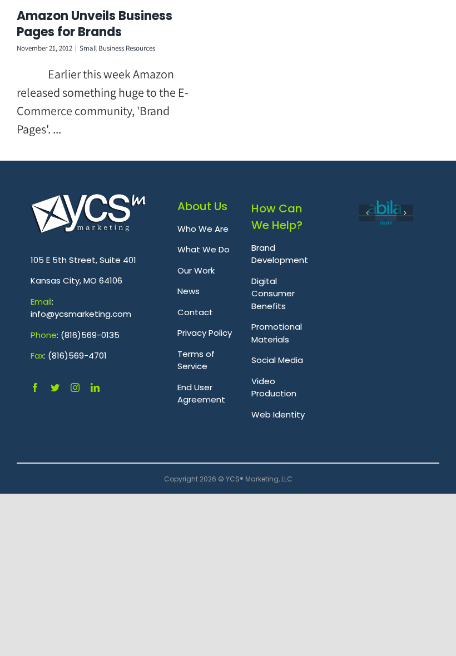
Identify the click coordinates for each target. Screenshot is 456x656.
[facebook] (35, 387)
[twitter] (55, 387)
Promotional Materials (276, 333)
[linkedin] (95, 387)
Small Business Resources (117, 48)
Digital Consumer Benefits (273, 293)
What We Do (203, 249)
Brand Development (279, 254)
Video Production (273, 387)
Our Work (196, 270)
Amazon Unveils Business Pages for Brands (94, 24)
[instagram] (75, 387)
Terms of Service (196, 360)
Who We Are (203, 229)
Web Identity (278, 414)
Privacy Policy (204, 333)
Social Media (277, 360)
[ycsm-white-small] (88, 200)
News (188, 291)
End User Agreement (201, 393)
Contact (195, 312)
